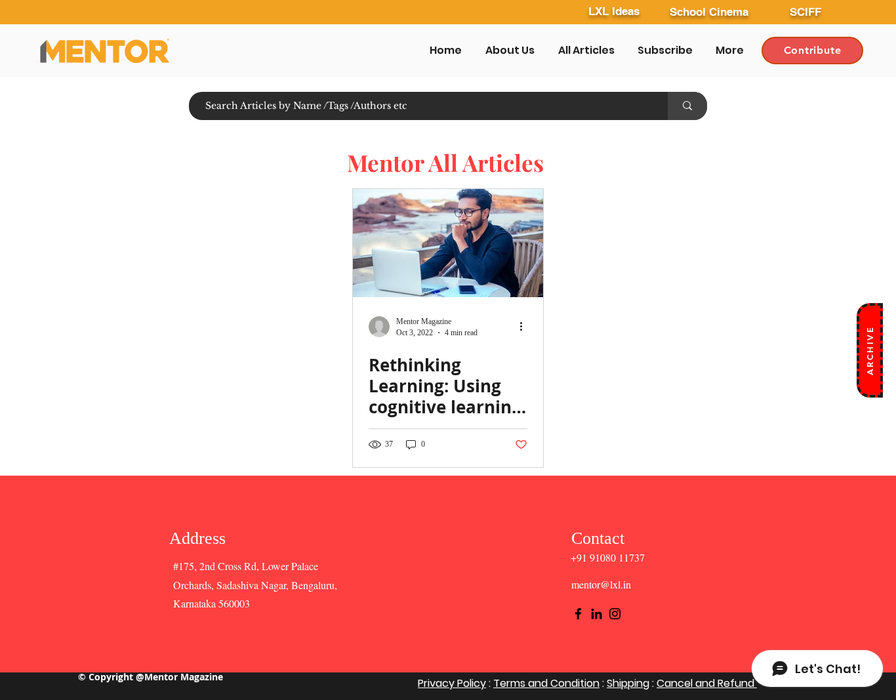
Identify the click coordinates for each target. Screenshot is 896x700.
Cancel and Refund (707, 683)
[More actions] (525, 327)
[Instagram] (614, 613)
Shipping (628, 683)
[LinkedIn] (596, 613)
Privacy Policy (452, 683)
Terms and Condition (546, 683)
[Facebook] (578, 613)
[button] (870, 350)
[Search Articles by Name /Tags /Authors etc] (687, 106)
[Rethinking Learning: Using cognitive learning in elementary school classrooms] (448, 243)
